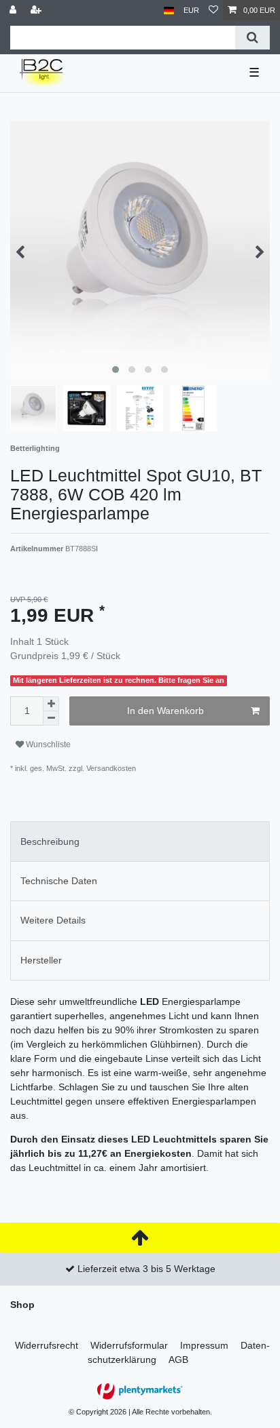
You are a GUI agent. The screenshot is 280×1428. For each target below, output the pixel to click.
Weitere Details (53, 920)
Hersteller (41, 960)
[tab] (140, 841)
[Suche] (252, 37)
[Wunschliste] (213, 10)
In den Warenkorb (165, 710)
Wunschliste (47, 744)
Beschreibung (50, 841)
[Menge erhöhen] (51, 703)
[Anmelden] (14, 10)
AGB (178, 1359)
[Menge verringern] (51, 718)
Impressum (204, 1345)
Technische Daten (58, 880)
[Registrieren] (37, 10)
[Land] (169, 10)
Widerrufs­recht (46, 1345)
